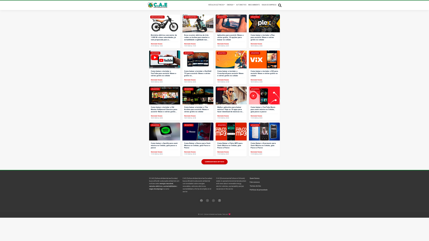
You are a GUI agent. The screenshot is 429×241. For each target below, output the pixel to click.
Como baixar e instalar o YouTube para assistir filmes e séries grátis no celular (163, 73)
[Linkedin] (219, 201)
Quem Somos (255, 178)
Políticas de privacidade (258, 190)
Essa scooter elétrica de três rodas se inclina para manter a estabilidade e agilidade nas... (196, 37)
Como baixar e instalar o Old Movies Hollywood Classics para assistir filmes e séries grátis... (164, 109)
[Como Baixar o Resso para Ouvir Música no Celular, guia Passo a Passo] (197, 131)
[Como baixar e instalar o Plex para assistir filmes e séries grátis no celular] (264, 23)
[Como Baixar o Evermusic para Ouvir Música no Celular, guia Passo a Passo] (264, 131)
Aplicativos (222, 17)
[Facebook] (201, 201)
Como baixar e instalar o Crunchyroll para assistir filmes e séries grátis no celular (230, 73)
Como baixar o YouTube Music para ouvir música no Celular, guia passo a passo (263, 109)
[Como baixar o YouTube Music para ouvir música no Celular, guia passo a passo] (264, 95)
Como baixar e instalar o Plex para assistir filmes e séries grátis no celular (263, 37)
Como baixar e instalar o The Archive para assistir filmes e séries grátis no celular (196, 109)
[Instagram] (207, 201)
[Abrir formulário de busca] (280, 5)
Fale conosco (255, 182)
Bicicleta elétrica (157, 17)
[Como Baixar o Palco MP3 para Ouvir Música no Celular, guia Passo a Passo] (231, 131)
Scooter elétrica (190, 17)
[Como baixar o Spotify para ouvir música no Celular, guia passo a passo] (164, 131)
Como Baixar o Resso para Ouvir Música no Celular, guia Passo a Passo (197, 145)
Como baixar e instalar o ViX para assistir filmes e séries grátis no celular (264, 73)
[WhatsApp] (213, 201)
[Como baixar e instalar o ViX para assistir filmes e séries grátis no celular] (264, 59)
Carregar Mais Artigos (214, 162)
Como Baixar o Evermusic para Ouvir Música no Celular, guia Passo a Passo (263, 145)
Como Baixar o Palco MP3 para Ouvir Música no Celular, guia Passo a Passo (229, 145)
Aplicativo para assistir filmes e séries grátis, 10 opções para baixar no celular (230, 37)
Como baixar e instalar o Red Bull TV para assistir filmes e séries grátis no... (197, 73)
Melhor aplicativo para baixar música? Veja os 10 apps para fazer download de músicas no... (230, 109)
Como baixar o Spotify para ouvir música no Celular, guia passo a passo (164, 145)
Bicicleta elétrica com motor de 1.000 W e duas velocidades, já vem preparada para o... (164, 37)
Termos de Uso (255, 186)
